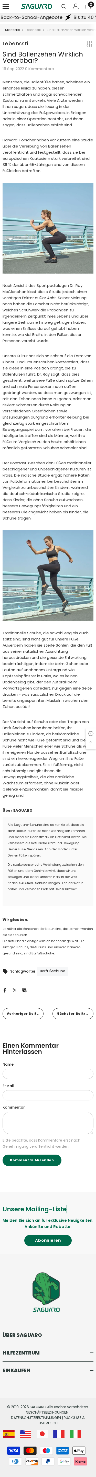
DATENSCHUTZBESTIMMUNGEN (36, 1417)
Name (8, 1064)
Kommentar (14, 1107)
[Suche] (64, 7)
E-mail (8, 1085)
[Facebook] (5, 990)
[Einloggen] (76, 6)
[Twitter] (14, 990)
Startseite (12, 30)
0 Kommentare (39, 68)
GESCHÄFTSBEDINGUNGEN (47, 1412)
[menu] (6, 6)
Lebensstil (33, 30)
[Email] (24, 990)
